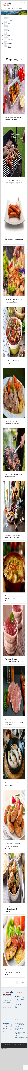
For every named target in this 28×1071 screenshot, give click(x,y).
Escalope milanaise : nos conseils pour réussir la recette (13, 972)
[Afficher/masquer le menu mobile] (24, 3)
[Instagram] (8, 1007)
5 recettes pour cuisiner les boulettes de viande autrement (14, 909)
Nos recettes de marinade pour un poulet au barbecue (13, 120)
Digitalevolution (22, 1044)
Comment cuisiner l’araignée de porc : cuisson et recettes (14, 722)
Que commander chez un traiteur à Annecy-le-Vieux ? (13, 598)
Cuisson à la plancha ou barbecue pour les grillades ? (13, 183)
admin (6, 9)
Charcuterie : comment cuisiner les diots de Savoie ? (12, 846)
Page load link (4, 1048)
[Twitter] (5, 1007)
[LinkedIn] (10, 1007)
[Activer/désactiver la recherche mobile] (21, 3)
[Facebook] (3, 1007)
